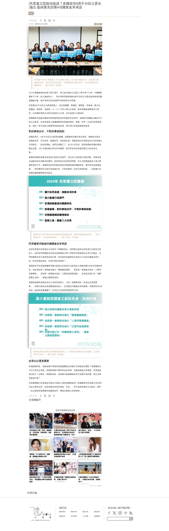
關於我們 (62, 511)
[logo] (40, 512)
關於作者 (74, 511)
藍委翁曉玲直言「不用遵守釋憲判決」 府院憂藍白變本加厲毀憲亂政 (41, 479)
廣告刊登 (85, 511)
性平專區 (74, 516)
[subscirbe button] (130, 518)
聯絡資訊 (62, 516)
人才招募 (85, 516)
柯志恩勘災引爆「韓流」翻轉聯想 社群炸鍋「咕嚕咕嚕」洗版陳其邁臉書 (40, 432)
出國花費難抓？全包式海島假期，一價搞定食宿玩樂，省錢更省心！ (89, 479)
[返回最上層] (162, 524)
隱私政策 (97, 511)
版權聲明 (97, 516)
